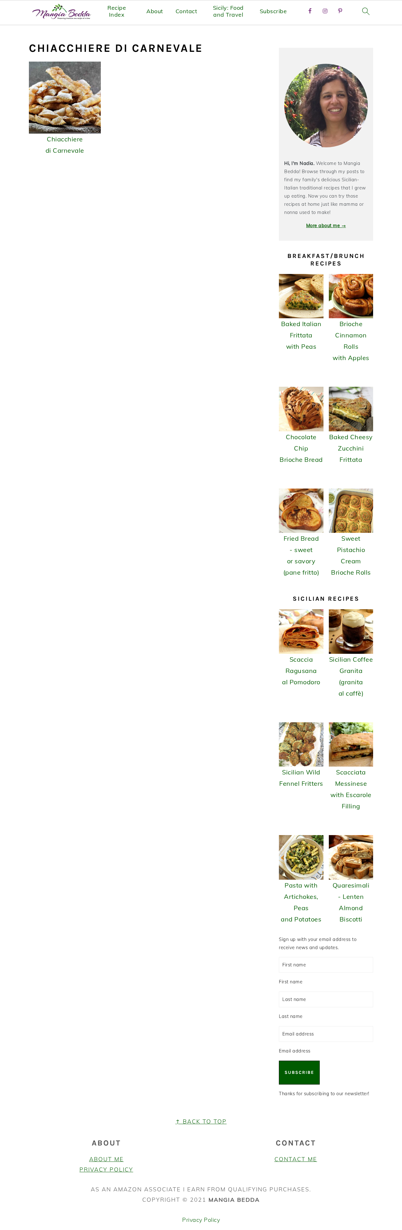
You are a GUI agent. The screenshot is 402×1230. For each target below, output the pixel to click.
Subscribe (273, 11)
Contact (186, 11)
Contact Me (295, 1159)
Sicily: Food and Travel (228, 11)
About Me (106, 1159)
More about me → (326, 225)
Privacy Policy (106, 1169)
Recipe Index (116, 11)
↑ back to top (201, 1121)
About (154, 11)
